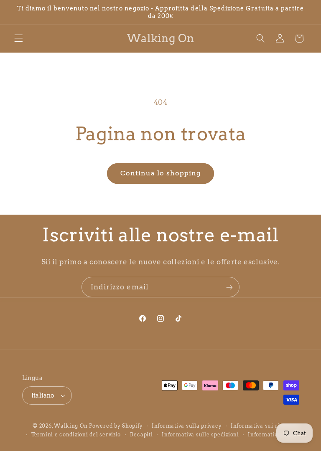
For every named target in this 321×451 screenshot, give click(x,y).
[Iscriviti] (229, 287)
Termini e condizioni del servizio (76, 435)
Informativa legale (273, 435)
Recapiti (141, 435)
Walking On (70, 426)
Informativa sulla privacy (187, 426)
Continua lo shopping (160, 173)
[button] (18, 38)
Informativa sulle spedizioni (200, 435)
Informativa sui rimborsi (265, 426)
